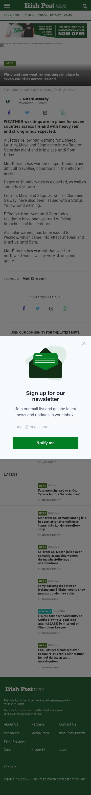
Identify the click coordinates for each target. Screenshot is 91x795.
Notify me (45, 443)
